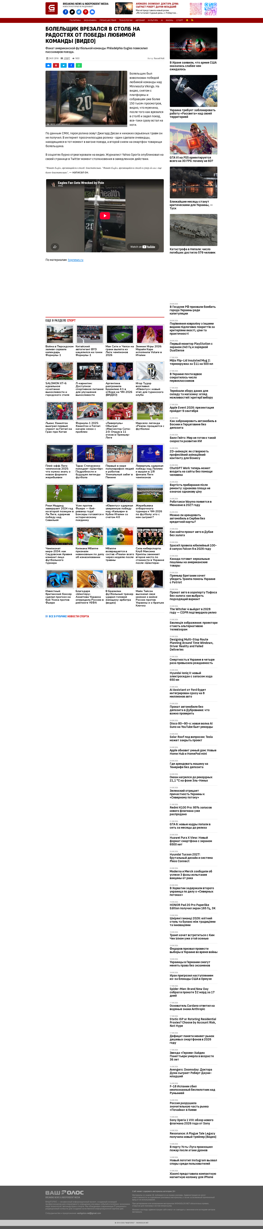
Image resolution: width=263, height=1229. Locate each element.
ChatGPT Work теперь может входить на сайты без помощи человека (191, 471)
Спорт (179, 20)
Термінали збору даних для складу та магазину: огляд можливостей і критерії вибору (191, 394)
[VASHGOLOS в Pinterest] (85, 12)
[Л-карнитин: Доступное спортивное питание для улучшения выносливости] (90, 371)
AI (162, 20)
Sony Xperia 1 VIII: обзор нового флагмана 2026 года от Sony (191, 1121)
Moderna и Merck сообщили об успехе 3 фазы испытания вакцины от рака (191, 874)
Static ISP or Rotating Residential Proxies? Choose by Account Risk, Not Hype (193, 1022)
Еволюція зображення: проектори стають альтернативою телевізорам (193, 626)
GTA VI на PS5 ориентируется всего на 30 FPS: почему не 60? (191, 159)
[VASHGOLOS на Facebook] (65, 12)
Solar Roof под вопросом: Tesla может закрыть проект (191, 738)
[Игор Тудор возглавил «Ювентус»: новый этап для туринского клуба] (150, 371)
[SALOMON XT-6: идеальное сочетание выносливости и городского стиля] (60, 371)
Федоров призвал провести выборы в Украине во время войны (193, 950)
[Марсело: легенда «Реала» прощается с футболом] (150, 411)
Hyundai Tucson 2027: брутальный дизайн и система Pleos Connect (191, 857)
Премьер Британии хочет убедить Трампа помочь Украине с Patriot (192, 579)
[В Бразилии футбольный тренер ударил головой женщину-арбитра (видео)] (120, 579)
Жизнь (169, 20)
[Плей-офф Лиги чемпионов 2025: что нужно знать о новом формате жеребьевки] (60, 453)
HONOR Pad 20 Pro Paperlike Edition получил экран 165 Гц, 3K (193, 906)
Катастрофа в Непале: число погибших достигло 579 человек (192, 251)
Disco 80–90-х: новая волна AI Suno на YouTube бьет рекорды (191, 725)
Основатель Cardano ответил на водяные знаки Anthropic (192, 1007)
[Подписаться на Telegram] (210, 9)
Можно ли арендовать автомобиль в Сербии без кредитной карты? (187, 518)
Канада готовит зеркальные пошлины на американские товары (190, 562)
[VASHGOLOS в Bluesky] (92, 12)
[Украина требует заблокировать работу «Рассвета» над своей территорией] (193, 91)
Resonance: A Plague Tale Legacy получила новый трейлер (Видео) (193, 1135)
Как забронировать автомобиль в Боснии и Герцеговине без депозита (193, 424)
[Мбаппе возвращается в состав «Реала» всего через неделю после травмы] (120, 536)
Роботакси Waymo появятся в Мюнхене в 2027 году (191, 503)
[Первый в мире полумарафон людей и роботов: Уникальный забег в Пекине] (120, 453)
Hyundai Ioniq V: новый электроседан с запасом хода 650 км (191, 676)
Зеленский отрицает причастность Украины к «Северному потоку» (187, 794)
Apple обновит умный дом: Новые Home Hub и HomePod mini (193, 752)
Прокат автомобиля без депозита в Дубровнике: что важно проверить (190, 710)
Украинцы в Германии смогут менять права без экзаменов (190, 964)
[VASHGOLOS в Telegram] (79, 12)
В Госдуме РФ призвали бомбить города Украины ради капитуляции (193, 310)
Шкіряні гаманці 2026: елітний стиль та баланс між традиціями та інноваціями (193, 921)
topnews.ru (75, 260)
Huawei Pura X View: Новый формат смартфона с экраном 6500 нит (191, 841)
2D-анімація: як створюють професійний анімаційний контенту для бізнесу (189, 454)
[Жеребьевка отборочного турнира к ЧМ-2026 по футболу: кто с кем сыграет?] (150, 493)
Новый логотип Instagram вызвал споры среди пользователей (193, 1162)
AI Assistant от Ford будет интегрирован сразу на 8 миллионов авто (188, 693)
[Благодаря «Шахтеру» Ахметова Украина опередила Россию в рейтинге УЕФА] (90, 579)
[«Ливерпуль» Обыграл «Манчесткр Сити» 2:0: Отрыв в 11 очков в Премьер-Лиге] (120, 411)
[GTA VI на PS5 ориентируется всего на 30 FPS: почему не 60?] (193, 139)
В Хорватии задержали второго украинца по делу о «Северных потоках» (192, 891)
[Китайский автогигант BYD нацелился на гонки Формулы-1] (90, 334)
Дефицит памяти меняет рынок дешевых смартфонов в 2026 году (192, 1039)
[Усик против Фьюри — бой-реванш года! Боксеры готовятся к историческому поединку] (90, 493)
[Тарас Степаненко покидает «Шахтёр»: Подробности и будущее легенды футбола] (90, 453)
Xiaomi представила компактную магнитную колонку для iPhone (193, 1175)
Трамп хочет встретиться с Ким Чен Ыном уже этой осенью (192, 937)
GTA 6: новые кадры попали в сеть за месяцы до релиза (190, 826)
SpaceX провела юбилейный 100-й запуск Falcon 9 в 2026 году (193, 547)
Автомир (140, 20)
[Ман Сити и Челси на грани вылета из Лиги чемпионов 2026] (120, 334)
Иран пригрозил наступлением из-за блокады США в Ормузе (191, 977)
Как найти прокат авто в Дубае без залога (191, 533)
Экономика (90, 20)
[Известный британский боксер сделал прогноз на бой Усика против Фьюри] (60, 579)
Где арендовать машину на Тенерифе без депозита (189, 765)
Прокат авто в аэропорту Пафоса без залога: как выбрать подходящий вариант (193, 595)
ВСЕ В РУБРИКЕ (69, 616)
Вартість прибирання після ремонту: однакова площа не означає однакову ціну (190, 488)
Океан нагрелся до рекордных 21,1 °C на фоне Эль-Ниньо (191, 779)
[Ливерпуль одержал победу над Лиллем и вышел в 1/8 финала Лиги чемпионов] (150, 453)
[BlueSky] (48, 65)
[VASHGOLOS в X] (72, 12)
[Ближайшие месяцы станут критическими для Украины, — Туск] (193, 183)
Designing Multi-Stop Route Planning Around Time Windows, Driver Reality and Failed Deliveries (191, 644)
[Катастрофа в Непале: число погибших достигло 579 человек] (193, 230)
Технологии (125, 20)
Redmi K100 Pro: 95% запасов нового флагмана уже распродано (191, 810)
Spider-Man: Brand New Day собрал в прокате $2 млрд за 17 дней (192, 992)
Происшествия (108, 20)
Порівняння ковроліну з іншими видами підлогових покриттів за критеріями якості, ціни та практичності (192, 329)
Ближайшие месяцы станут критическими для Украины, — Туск (191, 205)
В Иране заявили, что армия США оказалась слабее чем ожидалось (193, 66)
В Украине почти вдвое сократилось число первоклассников (186, 377)
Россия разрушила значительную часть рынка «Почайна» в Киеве (189, 1106)
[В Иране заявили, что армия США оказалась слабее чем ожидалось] (193, 44)
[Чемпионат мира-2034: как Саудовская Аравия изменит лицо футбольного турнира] (60, 536)
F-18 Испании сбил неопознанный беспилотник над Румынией (192, 1089)
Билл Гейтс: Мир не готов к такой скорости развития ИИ (193, 439)
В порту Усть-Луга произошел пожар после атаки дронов (191, 1148)
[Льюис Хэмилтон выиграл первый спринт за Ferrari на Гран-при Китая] (60, 411)
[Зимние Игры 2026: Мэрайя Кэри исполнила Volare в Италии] (150, 334)
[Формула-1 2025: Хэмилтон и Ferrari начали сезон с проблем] (90, 411)
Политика (75, 20)
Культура (153, 20)
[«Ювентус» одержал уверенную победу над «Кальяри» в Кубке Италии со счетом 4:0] (120, 493)
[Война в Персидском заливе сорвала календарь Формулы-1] (60, 334)
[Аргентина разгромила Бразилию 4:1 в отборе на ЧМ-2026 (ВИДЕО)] (120, 371)
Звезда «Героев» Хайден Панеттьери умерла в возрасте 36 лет (192, 1056)
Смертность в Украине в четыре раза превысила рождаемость (192, 661)
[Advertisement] (105, 289)
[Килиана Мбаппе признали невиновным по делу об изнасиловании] (90, 536)
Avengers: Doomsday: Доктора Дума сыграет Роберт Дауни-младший (191, 1073)
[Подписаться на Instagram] (196, 9)
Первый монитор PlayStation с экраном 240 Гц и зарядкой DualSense (191, 347)
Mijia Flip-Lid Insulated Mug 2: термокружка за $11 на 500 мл (191, 362)
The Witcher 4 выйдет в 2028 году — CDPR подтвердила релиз (193, 611)
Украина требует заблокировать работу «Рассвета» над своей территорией (193, 113)
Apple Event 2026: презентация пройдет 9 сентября (192, 409)
